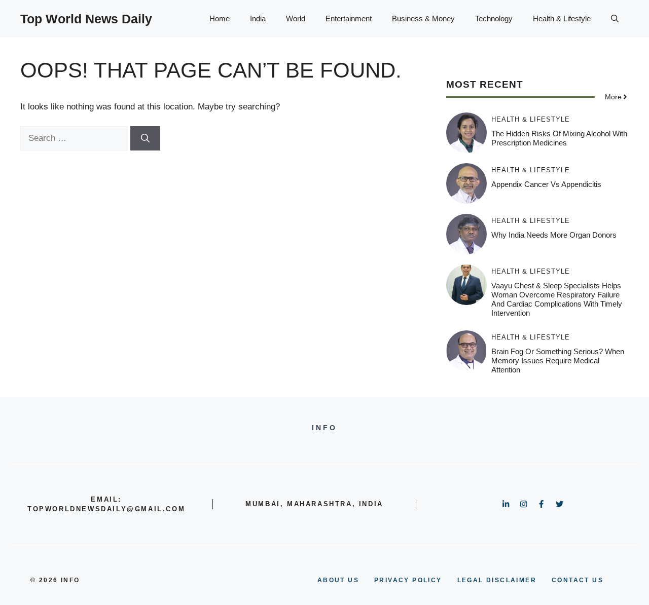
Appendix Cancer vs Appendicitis (546, 184)
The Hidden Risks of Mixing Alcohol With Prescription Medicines (559, 138)
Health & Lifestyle (562, 18)
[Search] (145, 138)
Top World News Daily (86, 19)
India (258, 18)
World (295, 18)
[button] (615, 19)
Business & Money (423, 18)
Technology (494, 18)
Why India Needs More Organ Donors (554, 235)
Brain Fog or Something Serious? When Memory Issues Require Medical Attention (557, 360)
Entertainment (349, 18)
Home (219, 18)
